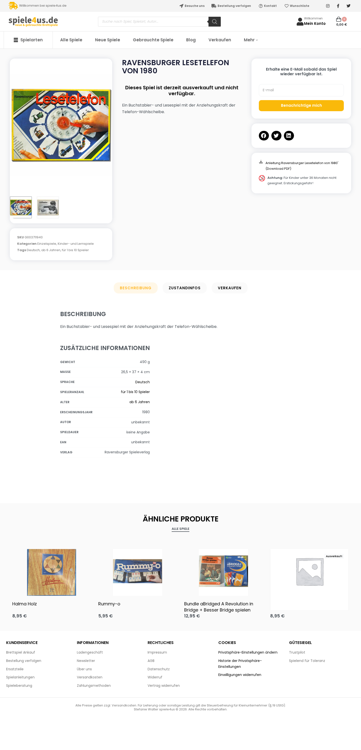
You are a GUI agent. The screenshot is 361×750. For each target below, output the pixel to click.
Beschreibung (136, 288)
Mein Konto (315, 23)
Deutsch (33, 250)
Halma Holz (24, 604)
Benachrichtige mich (301, 105)
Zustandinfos (185, 288)
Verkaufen (229, 288)
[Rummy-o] (137, 571)
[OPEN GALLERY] (61, 125)
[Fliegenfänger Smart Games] (309, 571)
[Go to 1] (21, 207)
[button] (264, 135)
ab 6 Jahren (50, 250)
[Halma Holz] (51, 571)
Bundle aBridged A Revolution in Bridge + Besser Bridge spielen (218, 607)
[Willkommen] (300, 22)
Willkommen (313, 18)
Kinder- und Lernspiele (76, 243)
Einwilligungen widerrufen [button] (239, 674)
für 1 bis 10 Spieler (75, 250)
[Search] (214, 22)
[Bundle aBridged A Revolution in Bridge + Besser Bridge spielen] (223, 571)
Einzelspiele (46, 243)
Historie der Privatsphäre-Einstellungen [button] (240, 663)
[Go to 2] (48, 207)
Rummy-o (109, 604)
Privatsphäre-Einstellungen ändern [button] (248, 652)
